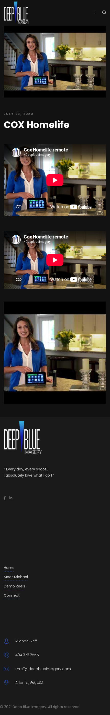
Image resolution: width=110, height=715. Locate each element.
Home (9, 567)
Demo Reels (14, 586)
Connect (12, 595)
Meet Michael (16, 576)
